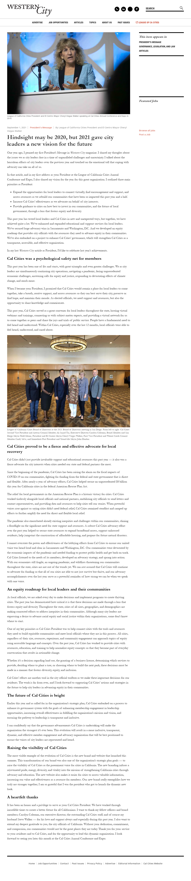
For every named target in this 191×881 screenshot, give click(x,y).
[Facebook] (136, 9)
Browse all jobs (147, 130)
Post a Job (144, 134)
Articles (143, 50)
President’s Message (41, 127)
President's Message (150, 42)
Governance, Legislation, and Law (157, 46)
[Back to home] (29, 9)
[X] (130, 9)
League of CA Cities (149, 22)
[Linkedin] (123, 9)
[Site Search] (181, 8)
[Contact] (117, 9)
